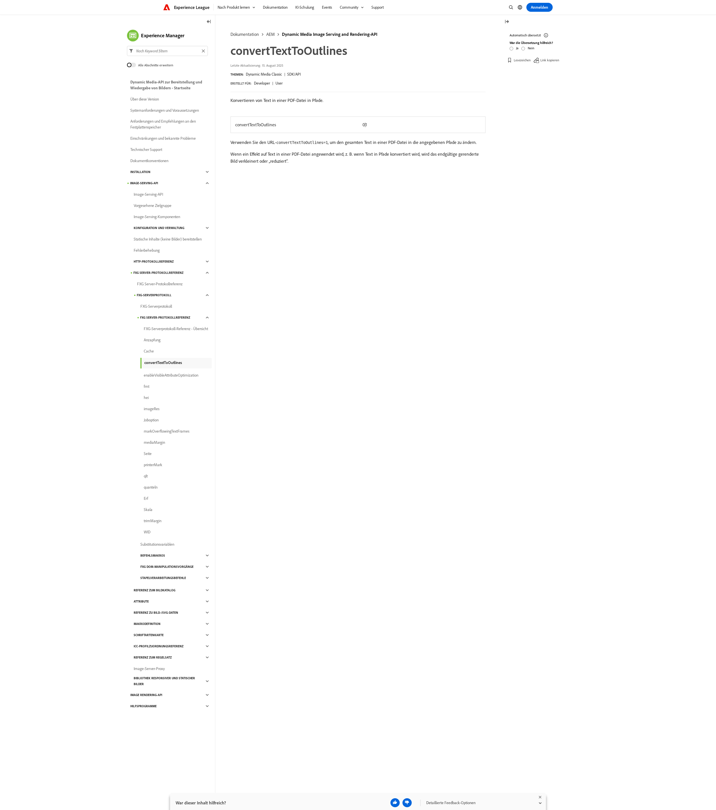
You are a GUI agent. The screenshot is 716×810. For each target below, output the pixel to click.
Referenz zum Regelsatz (153, 657)
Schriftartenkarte (149, 635)
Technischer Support (146, 149)
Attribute (141, 601)
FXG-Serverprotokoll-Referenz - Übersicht (176, 328)
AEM (270, 34)
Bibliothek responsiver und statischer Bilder (164, 681)
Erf (146, 498)
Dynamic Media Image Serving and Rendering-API (329, 34)
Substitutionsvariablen (157, 544)
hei (146, 397)
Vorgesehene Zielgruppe (152, 205)
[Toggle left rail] (209, 22)
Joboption (151, 419)
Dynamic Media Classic (264, 74)
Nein (531, 48)
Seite (148, 453)
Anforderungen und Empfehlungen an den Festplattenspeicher (163, 124)
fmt (146, 386)
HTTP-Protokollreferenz (154, 261)
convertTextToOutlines (163, 362)
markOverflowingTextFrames (166, 431)
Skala (148, 509)
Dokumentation (244, 34)
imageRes (151, 408)
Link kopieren (549, 60)
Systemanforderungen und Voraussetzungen (164, 110)
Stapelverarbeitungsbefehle (163, 578)
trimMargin (152, 520)
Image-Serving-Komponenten (157, 216)
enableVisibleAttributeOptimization (171, 375)
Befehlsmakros (152, 555)
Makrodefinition (147, 624)
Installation (140, 172)
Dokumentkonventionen (149, 160)
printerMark (153, 464)
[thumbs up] (395, 802)
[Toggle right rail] (507, 22)
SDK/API (294, 74)
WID (147, 531)
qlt (146, 475)
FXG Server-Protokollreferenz (158, 273)
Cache (149, 351)
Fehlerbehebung (147, 250)
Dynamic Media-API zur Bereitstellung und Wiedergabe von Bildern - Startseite (166, 85)
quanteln (150, 487)
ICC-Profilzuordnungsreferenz (158, 646)
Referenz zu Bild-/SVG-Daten (156, 613)
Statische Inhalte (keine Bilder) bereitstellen (168, 239)
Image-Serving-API (144, 183)
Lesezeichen (522, 60)
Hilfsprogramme (143, 706)
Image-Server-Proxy (149, 668)
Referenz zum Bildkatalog (154, 590)
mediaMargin (154, 442)
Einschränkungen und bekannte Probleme (163, 138)
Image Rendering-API (146, 695)
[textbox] (167, 51)
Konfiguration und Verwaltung (159, 228)
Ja (517, 48)
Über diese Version (144, 99)
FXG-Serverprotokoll (154, 295)
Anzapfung (152, 339)
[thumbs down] (407, 802)
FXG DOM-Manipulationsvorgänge (167, 567)
